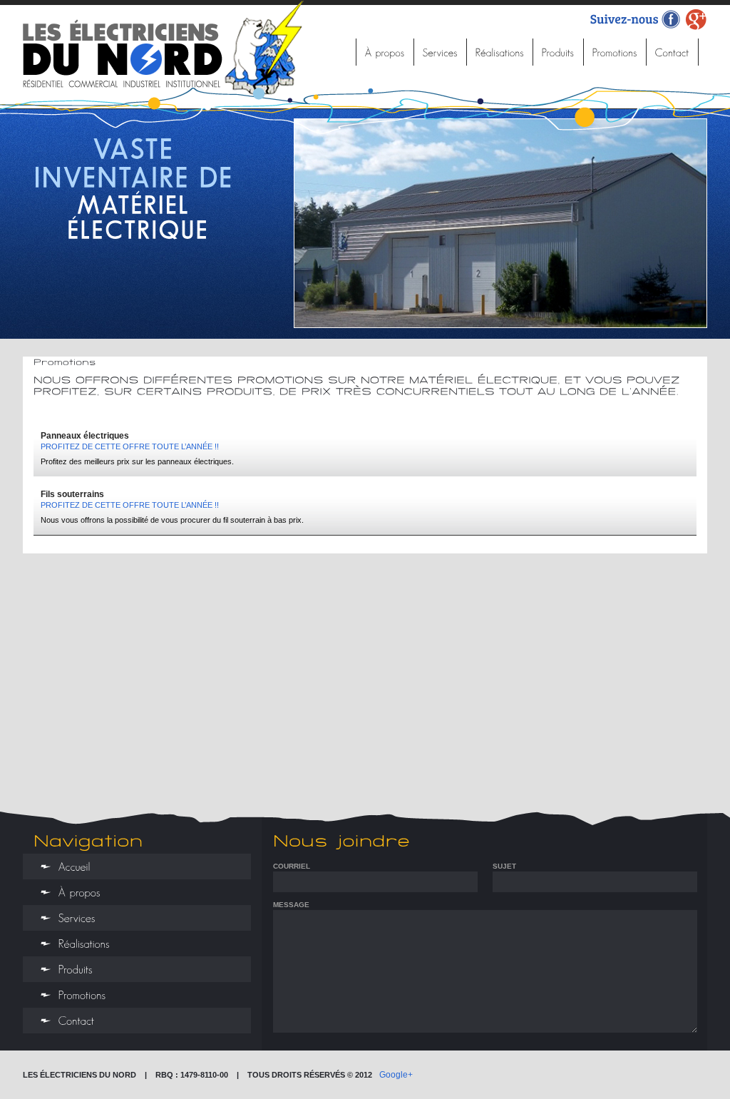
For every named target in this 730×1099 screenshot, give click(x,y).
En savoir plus (136, 306)
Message (291, 905)
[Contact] (673, 52)
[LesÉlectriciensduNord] (166, 48)
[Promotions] (615, 52)
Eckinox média (677, 1076)
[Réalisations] (500, 52)
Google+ (396, 1075)
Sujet (504, 866)
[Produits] (558, 52)
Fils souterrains (72, 494)
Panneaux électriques (85, 436)
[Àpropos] (385, 52)
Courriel (291, 866)
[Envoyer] (689, 1025)
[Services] (440, 52)
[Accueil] (337, 52)
